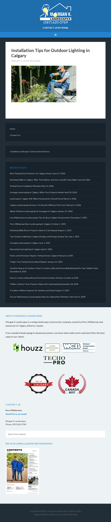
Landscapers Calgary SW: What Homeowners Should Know (36, 198)
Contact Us (15, 135)
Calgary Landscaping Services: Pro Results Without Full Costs (37, 205)
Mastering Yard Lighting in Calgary (25, 249)
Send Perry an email (16, 414)
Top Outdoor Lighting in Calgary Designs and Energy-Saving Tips (39, 236)
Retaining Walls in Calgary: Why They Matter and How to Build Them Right (43, 180)
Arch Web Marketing (68, 514)
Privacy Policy (75, 511)
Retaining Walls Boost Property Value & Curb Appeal (33, 230)
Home (12, 129)
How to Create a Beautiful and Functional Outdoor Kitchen (36, 278)
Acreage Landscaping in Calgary (24, 243)
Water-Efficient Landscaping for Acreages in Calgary (33, 211)
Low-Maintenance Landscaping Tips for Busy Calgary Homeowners (40, 217)
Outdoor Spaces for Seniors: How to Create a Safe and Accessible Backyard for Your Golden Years (54, 268)
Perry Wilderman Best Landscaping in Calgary (30, 224)
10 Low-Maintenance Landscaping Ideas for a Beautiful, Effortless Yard (42, 297)
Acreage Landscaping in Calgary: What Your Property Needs (37, 192)
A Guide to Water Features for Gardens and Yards (32, 290)
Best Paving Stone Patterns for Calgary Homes (31, 173)
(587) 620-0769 (55, 22)
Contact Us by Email (56, 27)
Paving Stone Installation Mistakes (25, 186)
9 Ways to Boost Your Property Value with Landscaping (35, 284)
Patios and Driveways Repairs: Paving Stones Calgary (34, 255)
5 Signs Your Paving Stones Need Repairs (28, 262)
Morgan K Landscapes (55, 11)
